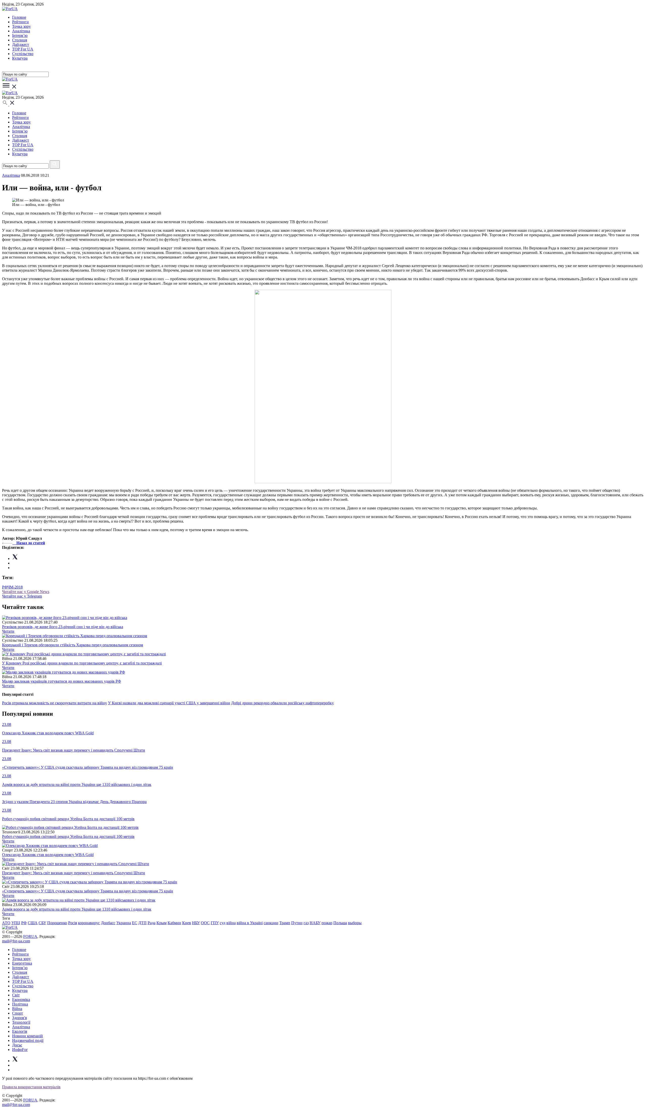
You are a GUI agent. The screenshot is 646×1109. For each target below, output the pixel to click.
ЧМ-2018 (15, 587)
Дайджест (20, 44)
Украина (123, 923)
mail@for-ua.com (16, 941)
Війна (17, 1009)
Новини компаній (27, 1036)
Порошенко (57, 923)
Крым (161, 923)
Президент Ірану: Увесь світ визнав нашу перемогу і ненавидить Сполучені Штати (73, 873)
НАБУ (315, 923)
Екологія (19, 1031)
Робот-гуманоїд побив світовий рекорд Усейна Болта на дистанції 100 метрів (68, 836)
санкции (271, 923)
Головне (19, 17)
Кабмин (174, 923)
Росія (72, 923)
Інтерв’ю (20, 35)
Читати (8, 631)
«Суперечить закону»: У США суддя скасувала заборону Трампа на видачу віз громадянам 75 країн (87, 891)
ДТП (142, 923)
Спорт (17, 1013)
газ (306, 923)
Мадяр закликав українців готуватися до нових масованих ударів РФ (61, 681)
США (33, 923)
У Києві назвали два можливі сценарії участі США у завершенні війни (169, 703)
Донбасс (108, 923)
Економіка (21, 999)
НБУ (196, 923)
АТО (6, 923)
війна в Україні (250, 923)
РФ (4, 587)
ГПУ (215, 923)
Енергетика (22, 963)
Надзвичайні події (27, 1040)
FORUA (30, 936)
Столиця (19, 40)
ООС (205, 923)
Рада (151, 923)
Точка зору (21, 26)
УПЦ (15, 923)
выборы (355, 923)
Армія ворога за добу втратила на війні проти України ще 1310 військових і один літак (76, 909)
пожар (326, 923)
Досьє (17, 1045)
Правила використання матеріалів (31, 1087)
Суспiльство (22, 53)
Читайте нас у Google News (25, 591)
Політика (20, 1004)
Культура (20, 58)
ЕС (134, 923)
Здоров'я (19, 1018)
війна (231, 923)
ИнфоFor (20, 1049)
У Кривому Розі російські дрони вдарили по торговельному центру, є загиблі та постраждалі (82, 663)
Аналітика (21, 31)
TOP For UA (22, 49)
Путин (297, 923)
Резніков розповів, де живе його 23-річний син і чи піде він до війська (62, 627)
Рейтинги (20, 22)
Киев (186, 923)
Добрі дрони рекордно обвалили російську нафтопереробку (282, 703)
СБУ (42, 923)
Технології (21, 1022)
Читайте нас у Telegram (22, 596)
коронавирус (89, 923)
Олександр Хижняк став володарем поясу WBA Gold (48, 855)
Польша (340, 923)
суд (222, 923)
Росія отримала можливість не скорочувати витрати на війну (54, 703)
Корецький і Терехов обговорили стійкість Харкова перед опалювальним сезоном (72, 645)
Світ (16, 995)
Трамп (284, 923)
